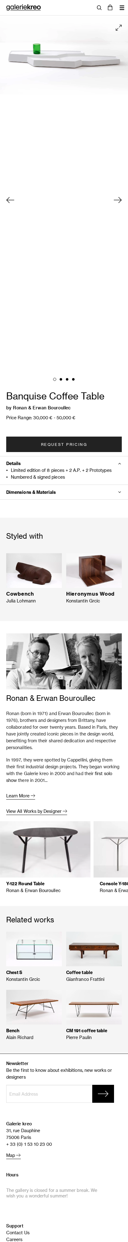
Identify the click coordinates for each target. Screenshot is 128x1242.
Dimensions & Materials (31, 492)
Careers (14, 1239)
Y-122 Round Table (25, 883)
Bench (12, 1030)
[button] (110, 7)
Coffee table (79, 972)
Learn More (18, 795)
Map (11, 1155)
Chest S (14, 972)
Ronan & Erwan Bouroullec (42, 407)
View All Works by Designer (34, 811)
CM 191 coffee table (86, 1030)
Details (13, 463)
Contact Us (18, 1232)
